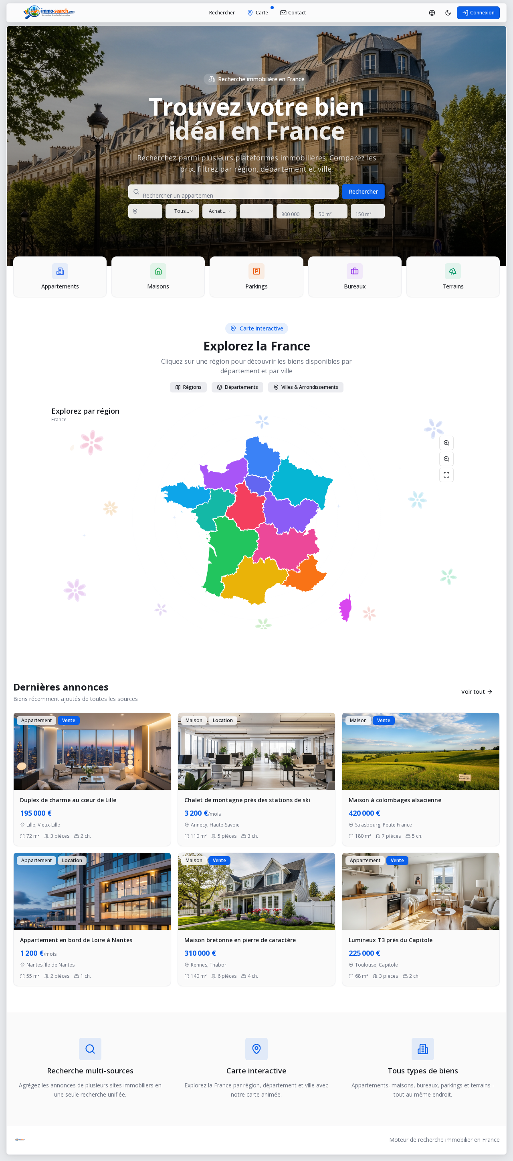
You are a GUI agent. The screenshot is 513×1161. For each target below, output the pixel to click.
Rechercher (222, 12)
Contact (297, 12)
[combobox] (183, 211)
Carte (262, 12)
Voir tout (473, 691)
